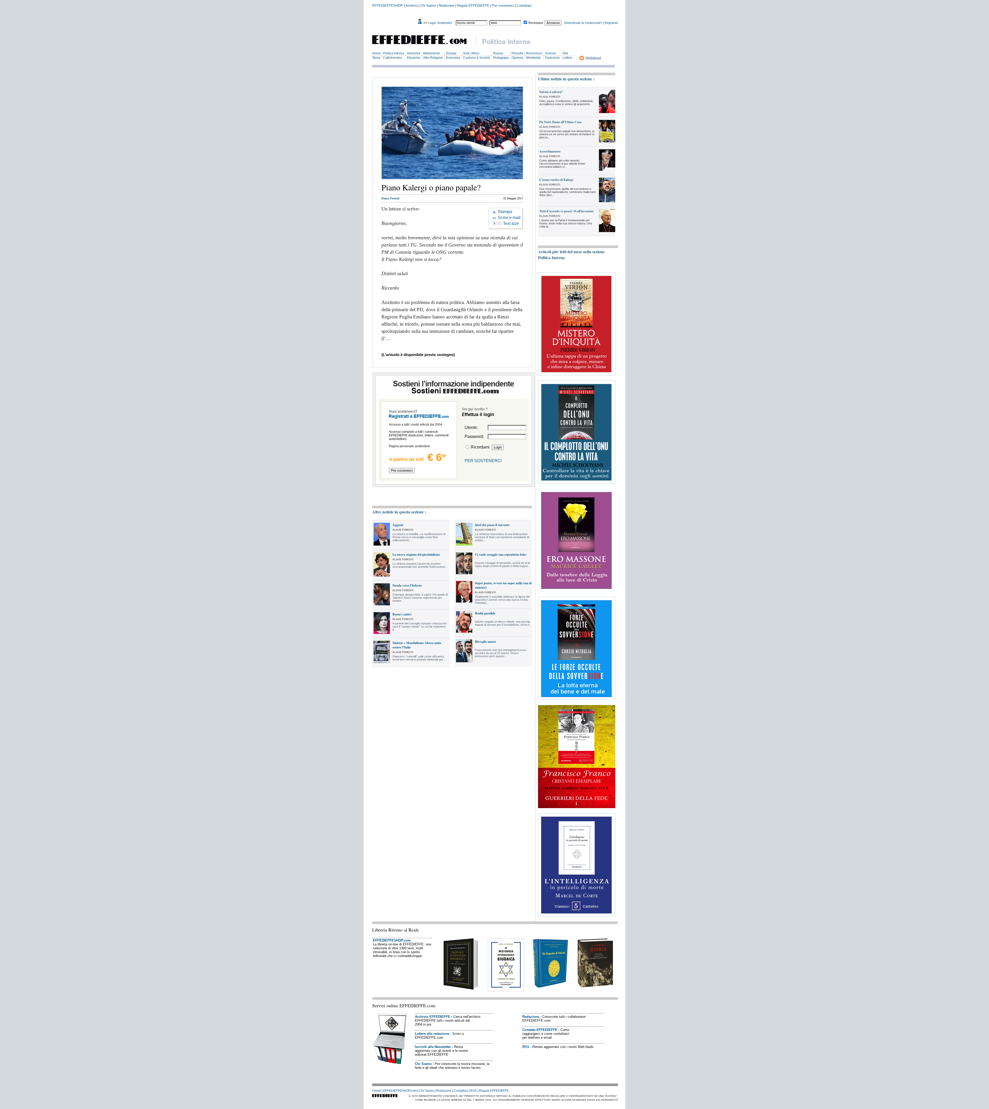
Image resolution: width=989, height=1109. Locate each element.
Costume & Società (476, 58)
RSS (525, 1047)
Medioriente (431, 53)
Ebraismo (413, 58)
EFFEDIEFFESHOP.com (392, 940)
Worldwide (533, 58)
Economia (453, 58)
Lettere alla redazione (432, 1034)
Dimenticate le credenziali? (583, 23)
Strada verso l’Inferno (407, 585)
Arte (565, 53)
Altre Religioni (433, 58)
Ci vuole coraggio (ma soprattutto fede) (500, 554)
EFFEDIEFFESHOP (387, 5)
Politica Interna (393, 53)
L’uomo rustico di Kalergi (556, 179)
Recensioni (534, 53)
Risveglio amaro (485, 641)
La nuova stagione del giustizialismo (416, 554)
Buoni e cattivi (402, 614)
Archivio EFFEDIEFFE (432, 1017)
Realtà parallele (485, 613)
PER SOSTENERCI (483, 461)
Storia (376, 58)
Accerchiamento (549, 151)
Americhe (413, 53)
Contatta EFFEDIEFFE (539, 1030)
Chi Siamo (428, 5)
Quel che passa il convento (492, 525)
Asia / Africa (471, 53)
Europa (451, 53)
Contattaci (524, 5)
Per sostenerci (503, 5)
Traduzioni (552, 58)
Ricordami (535, 23)
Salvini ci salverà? (551, 92)
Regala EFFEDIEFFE (473, 5)
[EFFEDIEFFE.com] (423, 45)
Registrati (611, 23)
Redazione (446, 5)
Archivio (411, 5)
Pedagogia (501, 58)
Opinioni (517, 58)
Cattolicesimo (392, 58)
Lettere (567, 58)
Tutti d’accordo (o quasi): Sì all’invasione (566, 211)
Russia (498, 53)
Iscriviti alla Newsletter (433, 1047)
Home (376, 53)
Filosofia (517, 53)
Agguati (398, 525)
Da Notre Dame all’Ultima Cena (560, 122)
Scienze (550, 53)
